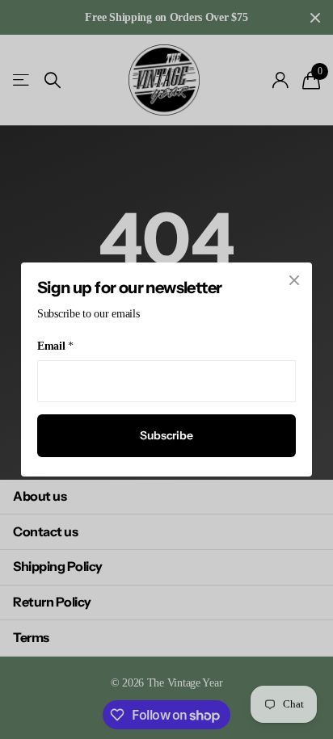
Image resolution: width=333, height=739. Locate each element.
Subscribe (166, 435)
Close (294, 280)
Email (55, 346)
